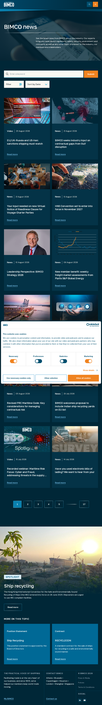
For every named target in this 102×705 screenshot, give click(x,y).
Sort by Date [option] (34, 84)
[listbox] (37, 84)
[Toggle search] (89, 4)
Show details (88, 370)
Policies (81, 682)
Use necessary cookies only (19, 378)
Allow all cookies (83, 378)
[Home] (9, 4)
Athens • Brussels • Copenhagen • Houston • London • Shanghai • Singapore (60, 681)
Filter (8, 84)
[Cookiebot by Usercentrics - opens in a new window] (88, 325)
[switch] (38, 361)
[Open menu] (95, 4)
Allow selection (51, 378)
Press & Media (84, 678)
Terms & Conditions (86, 687)
